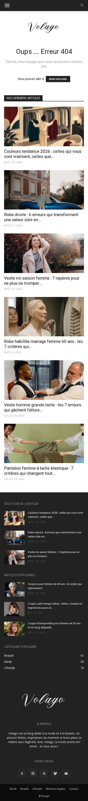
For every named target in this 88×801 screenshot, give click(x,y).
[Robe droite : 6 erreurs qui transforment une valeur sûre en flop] (44, 190)
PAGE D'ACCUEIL (58, 79)
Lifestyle (37, 789)
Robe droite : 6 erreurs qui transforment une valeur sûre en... (54, 534)
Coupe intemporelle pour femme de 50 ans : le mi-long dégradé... (55, 625)
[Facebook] (22, 774)
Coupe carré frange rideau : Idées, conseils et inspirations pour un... (55, 606)
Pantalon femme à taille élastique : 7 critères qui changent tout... (38, 471)
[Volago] (44, 27)
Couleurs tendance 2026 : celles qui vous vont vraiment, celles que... (42, 154)
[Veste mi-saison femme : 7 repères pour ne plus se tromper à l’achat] (44, 253)
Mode (13, 789)
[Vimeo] (55, 774)
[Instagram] (33, 773)
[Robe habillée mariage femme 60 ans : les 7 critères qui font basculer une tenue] (44, 316)
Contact (73, 789)
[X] (44, 774)
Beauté (24, 789)
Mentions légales (55, 789)
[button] (7, 5)
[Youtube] (66, 774)
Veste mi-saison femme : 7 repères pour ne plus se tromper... (41, 281)
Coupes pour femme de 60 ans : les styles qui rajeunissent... (55, 586)
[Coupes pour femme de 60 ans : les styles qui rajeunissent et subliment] (14, 589)
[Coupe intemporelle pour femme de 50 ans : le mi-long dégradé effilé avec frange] (14, 629)
